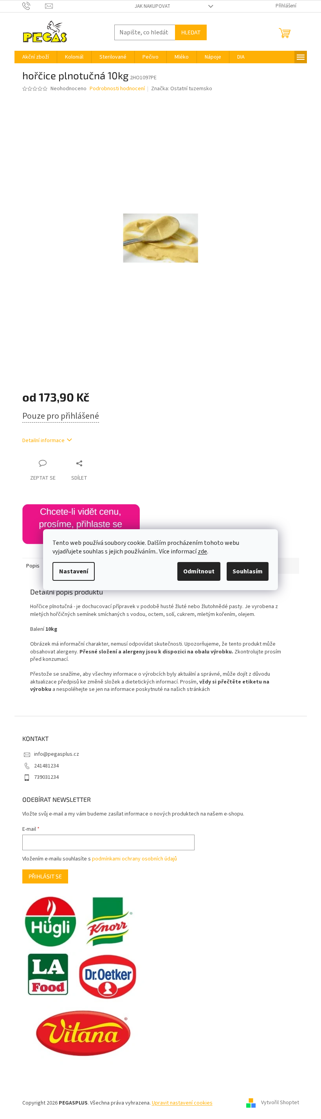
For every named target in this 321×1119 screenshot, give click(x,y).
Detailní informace (43, 440)
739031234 (46, 777)
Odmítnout (199, 571)
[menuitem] (35, 57)
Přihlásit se (45, 876)
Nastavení (73, 571)
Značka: (181, 89)
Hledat (190, 32)
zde (202, 551)
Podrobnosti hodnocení (117, 89)
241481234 (46, 766)
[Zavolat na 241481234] (33, 5)
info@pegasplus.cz (56, 754)
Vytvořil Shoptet (280, 1103)
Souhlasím (248, 571)
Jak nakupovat (152, 6)
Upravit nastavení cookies (182, 1103)
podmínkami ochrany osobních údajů (134, 859)
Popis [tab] (33, 566)
